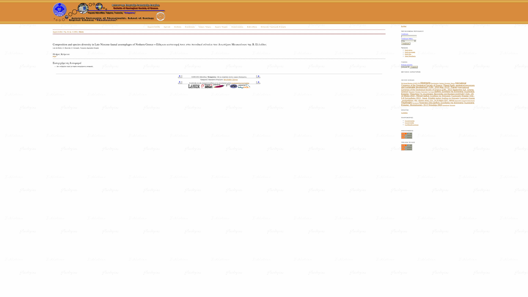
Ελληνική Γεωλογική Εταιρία (273, 27)
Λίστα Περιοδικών (410, 56)
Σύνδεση (178, 27)
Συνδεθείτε (404, 113)
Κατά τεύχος (408, 50)
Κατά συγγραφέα (410, 52)
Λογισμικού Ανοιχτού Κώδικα (240, 83)
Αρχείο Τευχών (221, 27)
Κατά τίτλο (408, 54)
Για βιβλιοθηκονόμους (412, 125)
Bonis (81, 32)
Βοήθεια (403, 26)
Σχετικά (167, 27)
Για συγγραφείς (409, 122)
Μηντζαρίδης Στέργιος (231, 79)
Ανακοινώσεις (237, 27)
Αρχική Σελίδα (154, 27)
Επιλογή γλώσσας (407, 65)
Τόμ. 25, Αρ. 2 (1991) (71, 32)
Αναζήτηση (190, 27)
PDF (55, 56)
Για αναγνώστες (410, 121)
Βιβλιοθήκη (252, 27)
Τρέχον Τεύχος (205, 27)
